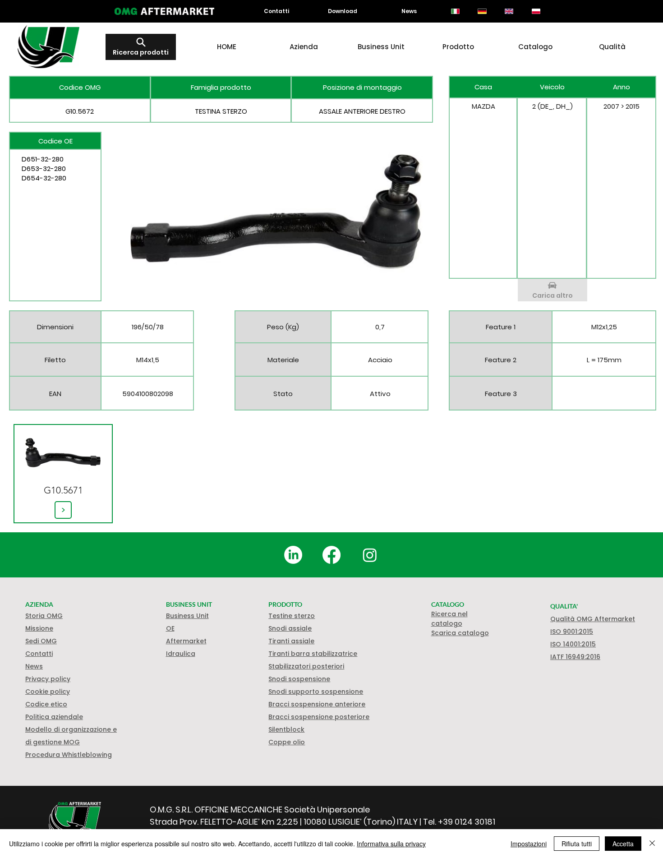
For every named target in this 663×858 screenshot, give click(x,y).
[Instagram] (370, 555)
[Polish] (535, 11)
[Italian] (455, 11)
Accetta (623, 843)
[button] (47, 691)
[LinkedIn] (293, 555)
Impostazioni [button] (529, 843)
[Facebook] (331, 555)
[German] (482, 11)
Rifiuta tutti (577, 843)
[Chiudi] (652, 843)
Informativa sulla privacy (391, 843)
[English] (508, 11)
